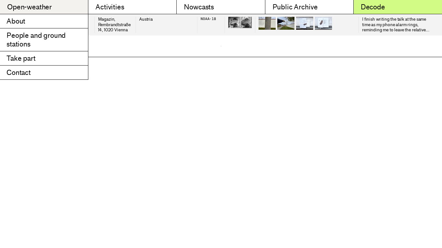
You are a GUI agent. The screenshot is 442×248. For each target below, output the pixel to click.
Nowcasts (199, 7)
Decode (373, 7)
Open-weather (29, 7)
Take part (21, 58)
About (15, 21)
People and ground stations (36, 39)
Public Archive (295, 7)
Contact (18, 72)
